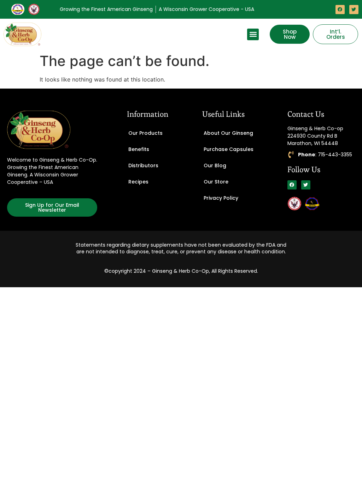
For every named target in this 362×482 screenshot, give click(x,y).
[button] (253, 34)
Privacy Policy (221, 197)
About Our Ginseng (228, 133)
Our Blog (215, 165)
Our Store (216, 181)
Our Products (145, 133)
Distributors (143, 165)
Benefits (138, 149)
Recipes (138, 181)
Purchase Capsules (228, 149)
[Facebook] (340, 9)
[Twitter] (353, 9)
